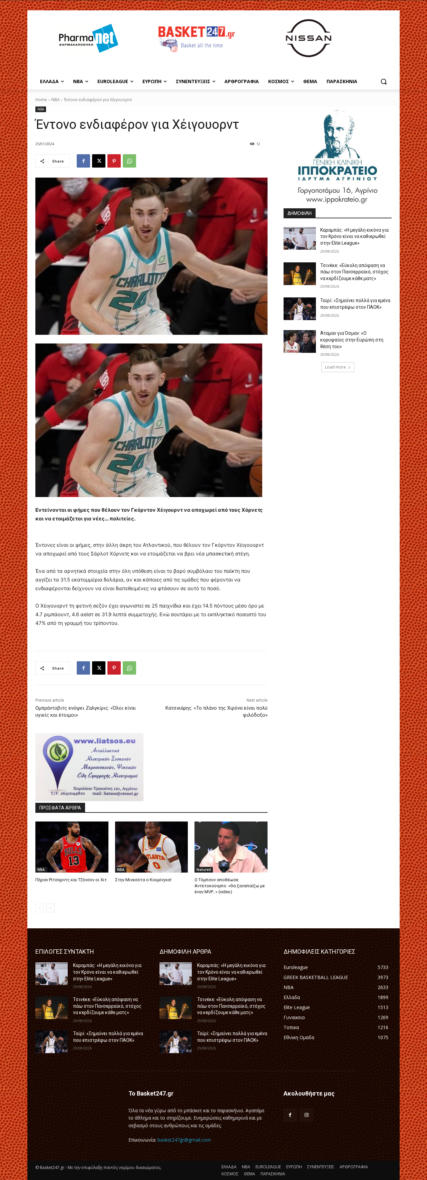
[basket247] (195, 39)
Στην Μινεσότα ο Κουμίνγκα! (143, 879)
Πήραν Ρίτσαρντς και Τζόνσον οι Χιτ (71, 879)
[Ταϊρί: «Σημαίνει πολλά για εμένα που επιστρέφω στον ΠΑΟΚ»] (300, 308)
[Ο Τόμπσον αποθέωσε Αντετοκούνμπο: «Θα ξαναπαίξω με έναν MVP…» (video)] (231, 847)
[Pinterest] (114, 161)
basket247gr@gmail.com (184, 1140)
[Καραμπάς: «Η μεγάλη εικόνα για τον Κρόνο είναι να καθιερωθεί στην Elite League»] (300, 238)
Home (41, 99)
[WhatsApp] (129, 161)
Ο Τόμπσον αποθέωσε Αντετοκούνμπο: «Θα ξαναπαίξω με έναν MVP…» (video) (229, 885)
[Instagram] (306, 1115)
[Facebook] (83, 161)
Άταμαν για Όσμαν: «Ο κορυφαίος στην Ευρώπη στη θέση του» (351, 339)
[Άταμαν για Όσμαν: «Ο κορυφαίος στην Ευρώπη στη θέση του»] (300, 341)
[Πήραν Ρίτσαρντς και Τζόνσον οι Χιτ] (71, 847)
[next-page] (50, 908)
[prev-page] (39, 908)
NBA (55, 99)
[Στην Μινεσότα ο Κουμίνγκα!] (151, 847)
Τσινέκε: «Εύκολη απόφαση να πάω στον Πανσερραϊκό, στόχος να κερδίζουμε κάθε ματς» (354, 272)
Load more (335, 367)
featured (203, 869)
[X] (98, 161)
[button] (384, 81)
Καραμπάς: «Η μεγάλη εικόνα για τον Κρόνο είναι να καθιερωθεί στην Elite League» (354, 236)
